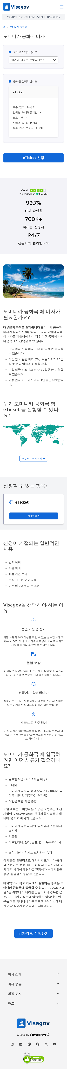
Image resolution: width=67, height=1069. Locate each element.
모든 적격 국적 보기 (32, 458)
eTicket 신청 (33, 157)
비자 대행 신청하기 (33, 933)
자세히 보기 (34, 515)
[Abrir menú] (62, 7)
